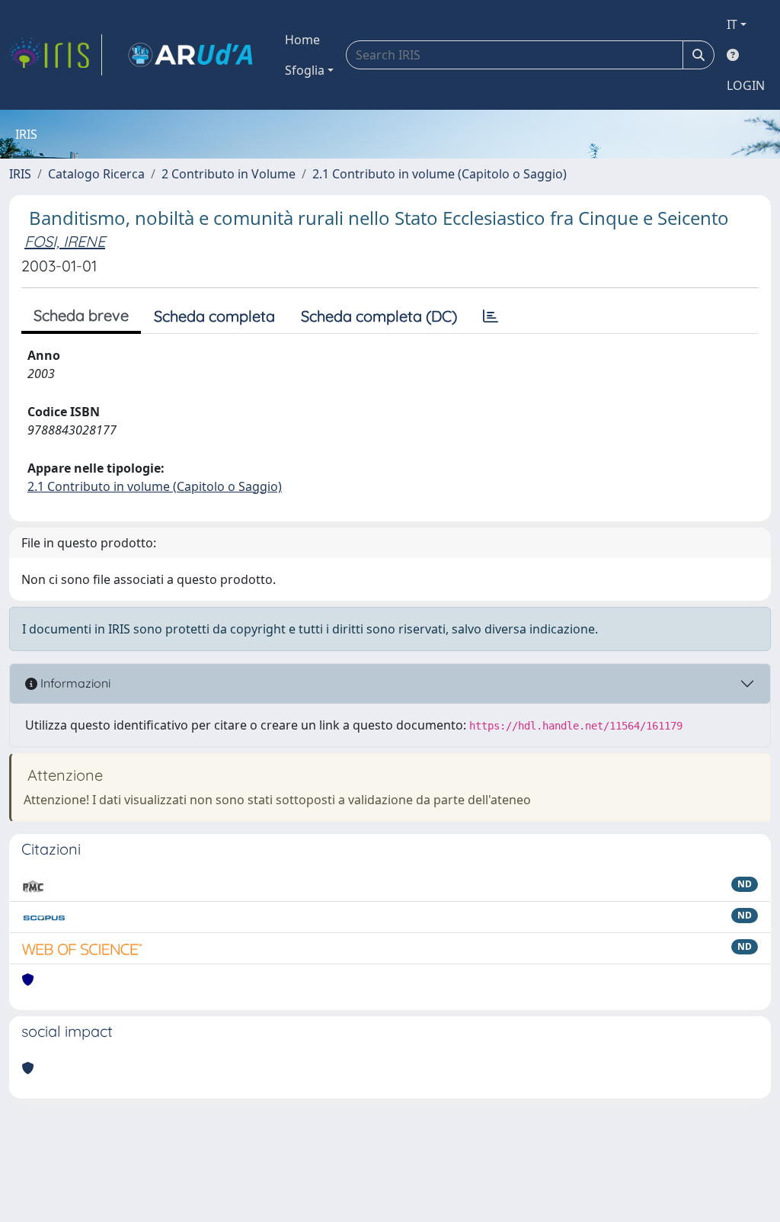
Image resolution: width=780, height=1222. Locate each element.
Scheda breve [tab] (81, 315)
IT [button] (732, 24)
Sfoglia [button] (304, 70)
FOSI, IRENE (64, 241)
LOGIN (746, 85)
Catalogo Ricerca (96, 173)
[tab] (490, 316)
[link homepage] (55, 54)
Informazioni (73, 683)
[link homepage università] (190, 54)
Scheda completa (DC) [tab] (379, 316)
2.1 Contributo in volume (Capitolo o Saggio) (439, 173)
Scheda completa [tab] (214, 316)
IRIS (20, 173)
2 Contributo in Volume (228, 173)
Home (302, 39)
